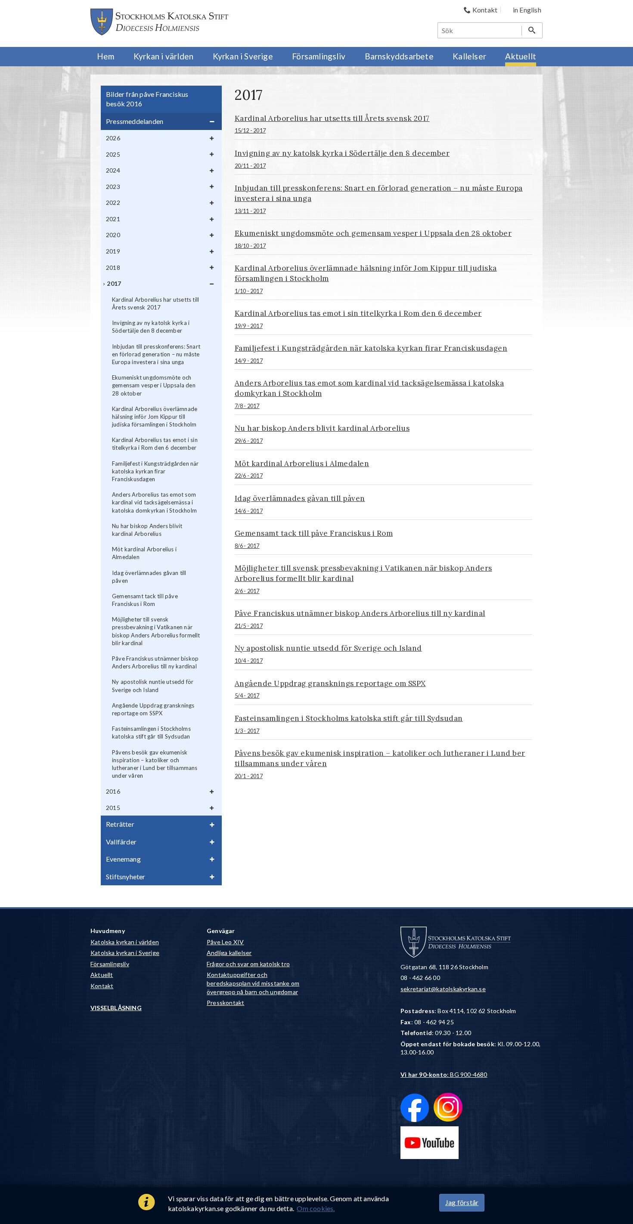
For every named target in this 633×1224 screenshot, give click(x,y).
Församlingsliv (109, 963)
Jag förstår (461, 1202)
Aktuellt (101, 974)
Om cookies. (316, 1208)
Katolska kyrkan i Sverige (124, 952)
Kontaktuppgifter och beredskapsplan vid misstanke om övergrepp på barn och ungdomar (253, 983)
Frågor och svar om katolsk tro (248, 963)
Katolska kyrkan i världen (124, 942)
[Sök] (532, 30)
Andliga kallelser (229, 952)
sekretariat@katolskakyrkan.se (443, 988)
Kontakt (101, 985)
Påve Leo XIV (225, 942)
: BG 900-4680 (443, 1074)
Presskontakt (225, 1002)
